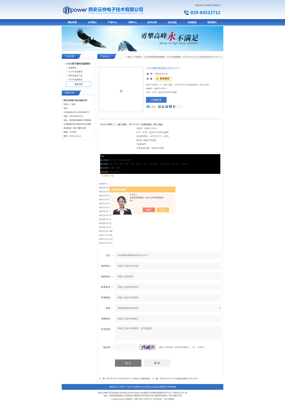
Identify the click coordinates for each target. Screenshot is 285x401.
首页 (130, 57)
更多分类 (78, 84)
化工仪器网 (169, 399)
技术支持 (152, 22)
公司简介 (92, 22)
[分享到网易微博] (174, 106)
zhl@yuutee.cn (75, 136)
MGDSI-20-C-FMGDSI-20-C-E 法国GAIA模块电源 (128, 378)
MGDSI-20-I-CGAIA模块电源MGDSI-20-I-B (179, 378)
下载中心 (132, 22)
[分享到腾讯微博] (166, 106)
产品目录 (69, 56)
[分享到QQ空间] (159, 106)
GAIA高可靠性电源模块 (154, 57)
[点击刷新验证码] (147, 347)
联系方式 (69, 93)
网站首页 (72, 22)
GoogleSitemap (117, 399)
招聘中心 (138, 387)
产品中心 (112, 22)
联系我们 (216, 5)
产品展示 (138, 57)
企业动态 (172, 22)
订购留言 (156, 99)
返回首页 (199, 5)
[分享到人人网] (170, 106)
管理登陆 (172, 387)
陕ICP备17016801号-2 (144, 399)
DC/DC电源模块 (174, 57)
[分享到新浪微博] (163, 106)
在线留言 (208, 5)
